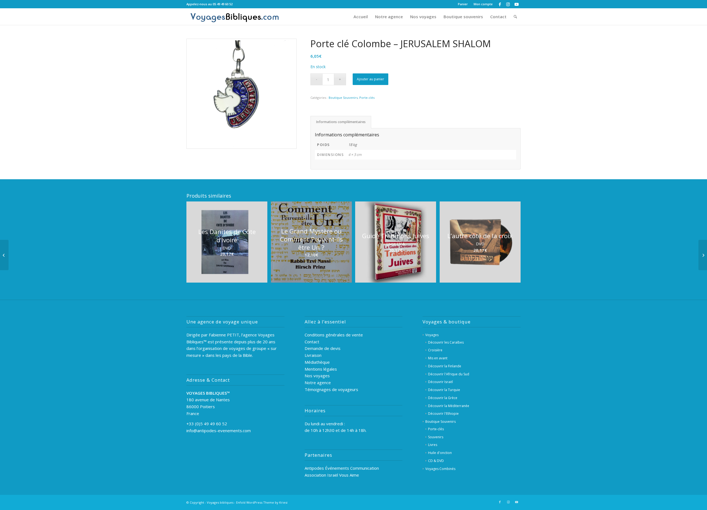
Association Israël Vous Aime (332, 475)
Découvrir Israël (440, 381)
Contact (312, 341)
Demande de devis (323, 348)
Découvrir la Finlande (444, 366)
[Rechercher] (515, 16)
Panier (463, 4)
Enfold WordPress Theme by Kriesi (261, 502)
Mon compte (483, 4)
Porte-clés (366, 97)
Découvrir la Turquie (444, 389)
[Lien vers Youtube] (516, 4)
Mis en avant (437, 358)
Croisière (435, 350)
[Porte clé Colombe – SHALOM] (4, 255)
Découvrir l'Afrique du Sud (448, 374)
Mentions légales (321, 369)
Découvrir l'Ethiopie (443, 413)
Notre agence (318, 382)
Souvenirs (435, 437)
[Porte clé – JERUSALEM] (702, 255)
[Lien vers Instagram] (508, 4)
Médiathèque (317, 362)
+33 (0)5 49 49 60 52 (206, 423)
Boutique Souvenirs (343, 97)
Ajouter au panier (370, 79)
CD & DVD (436, 460)
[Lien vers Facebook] (500, 4)
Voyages (432, 335)
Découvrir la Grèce (442, 397)
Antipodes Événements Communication (342, 468)
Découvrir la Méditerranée (448, 405)
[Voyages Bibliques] (234, 16)
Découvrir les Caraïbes (446, 342)
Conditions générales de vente (334, 335)
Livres (432, 444)
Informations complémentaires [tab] (341, 121)
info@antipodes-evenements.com (218, 430)
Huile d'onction (440, 452)
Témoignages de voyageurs (331, 389)
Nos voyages (317, 375)
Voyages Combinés (440, 468)
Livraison (313, 355)
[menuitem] (463, 4)
